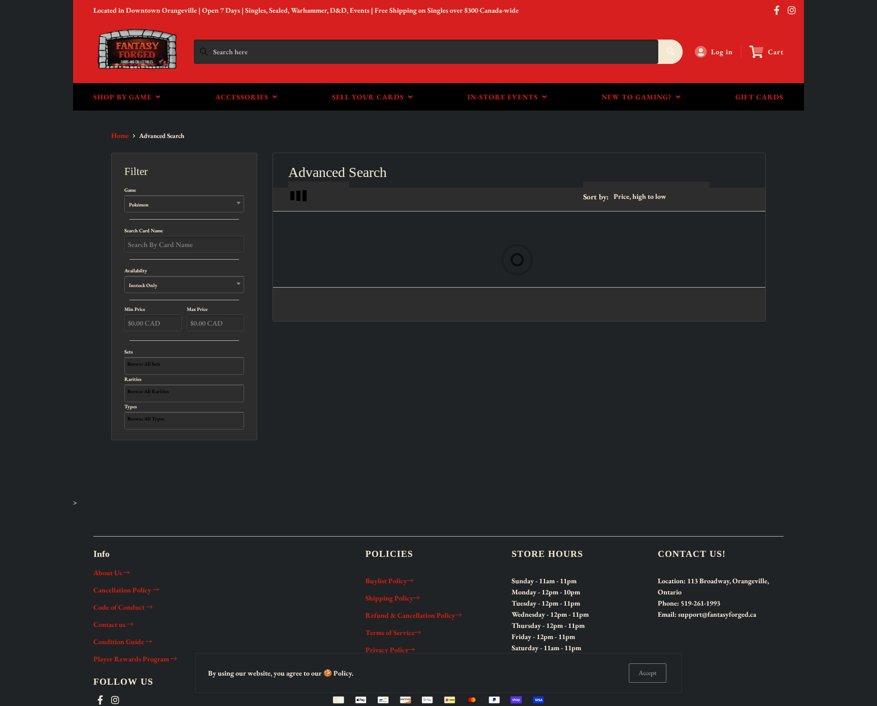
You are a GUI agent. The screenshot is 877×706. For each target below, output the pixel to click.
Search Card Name (143, 230)
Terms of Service (390, 632)
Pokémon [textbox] (139, 204)
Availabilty (140, 278)
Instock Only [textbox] (143, 285)
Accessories (244, 96)
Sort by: (596, 196)
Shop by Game (124, 96)
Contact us (110, 624)
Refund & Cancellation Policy (410, 615)
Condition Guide (119, 641)
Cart (776, 51)
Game (136, 197)
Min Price (134, 309)
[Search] (670, 52)
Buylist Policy (386, 580)
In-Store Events (504, 96)
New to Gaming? (638, 96)
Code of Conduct (119, 607)
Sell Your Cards (370, 96)
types (130, 406)
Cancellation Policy (123, 589)
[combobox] (184, 204)
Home (120, 135)
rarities (133, 379)
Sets (128, 351)
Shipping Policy (389, 598)
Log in (722, 51)
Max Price (197, 309)
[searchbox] (185, 364)
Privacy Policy (387, 649)
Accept (647, 672)
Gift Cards (759, 96)
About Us (108, 572)
